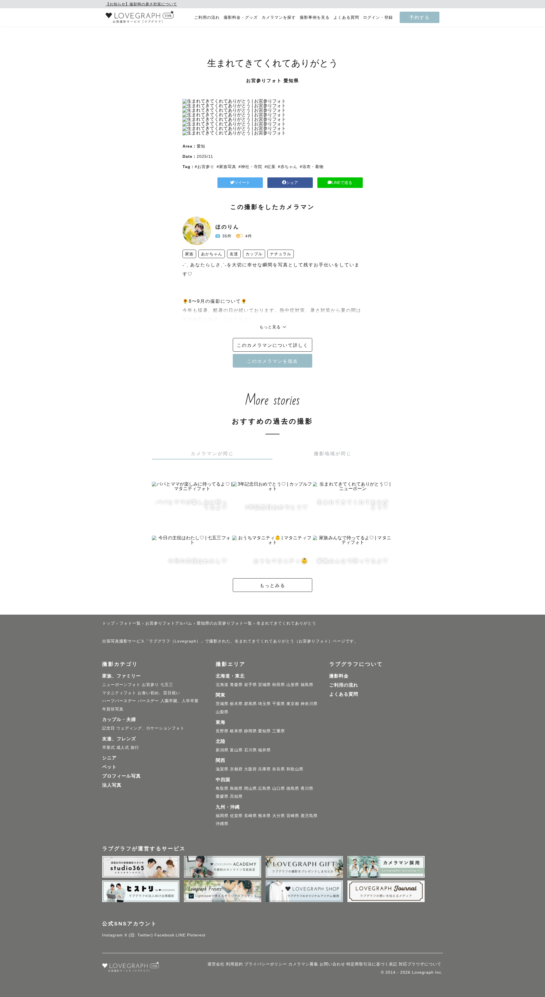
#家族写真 (226, 166)
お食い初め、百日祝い (159, 693)
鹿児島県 (309, 815)
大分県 (278, 815)
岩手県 (250, 684)
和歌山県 (294, 769)
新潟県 (222, 750)
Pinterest (196, 935)
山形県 (292, 684)
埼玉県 (264, 703)
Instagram (112, 935)
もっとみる (272, 585)
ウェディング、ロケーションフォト (150, 728)
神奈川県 (309, 703)
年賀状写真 (112, 709)
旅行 (135, 747)
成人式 (122, 747)
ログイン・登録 (378, 17)
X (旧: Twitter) (138, 935)
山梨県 (222, 712)
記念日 (108, 728)
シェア (292, 182)
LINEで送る (342, 182)
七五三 (166, 684)
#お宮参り (204, 166)
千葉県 (278, 703)
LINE (181, 935)
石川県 (250, 750)
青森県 (236, 684)
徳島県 (292, 788)
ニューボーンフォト (121, 684)
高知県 (236, 796)
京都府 (236, 769)
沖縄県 (222, 823)
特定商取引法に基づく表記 (371, 964)
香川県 (307, 788)
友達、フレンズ (119, 738)
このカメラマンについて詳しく (272, 345)
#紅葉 (270, 166)
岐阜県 (236, 731)
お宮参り (150, 684)
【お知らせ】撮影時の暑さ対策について (141, 4)
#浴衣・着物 (312, 166)
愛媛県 (222, 796)
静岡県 (250, 731)
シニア (109, 757)
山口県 (278, 788)
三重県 (278, 731)
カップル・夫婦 (119, 719)
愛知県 (264, 731)
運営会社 (216, 964)
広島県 (264, 788)
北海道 (222, 684)
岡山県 (250, 788)
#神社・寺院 (250, 166)
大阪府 (250, 769)
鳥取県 (222, 788)
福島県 (307, 684)
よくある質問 (346, 17)
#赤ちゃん (287, 166)
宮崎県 (292, 815)
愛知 (201, 146)
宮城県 (264, 684)
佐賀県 (236, 815)
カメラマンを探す (279, 17)
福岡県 (222, 815)
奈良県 (278, 769)
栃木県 (236, 703)
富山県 (236, 750)
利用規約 (234, 964)
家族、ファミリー (121, 675)
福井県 (264, 750)
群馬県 (250, 703)
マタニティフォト (119, 693)
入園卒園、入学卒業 (179, 700)
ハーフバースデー (119, 700)
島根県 (236, 788)
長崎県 (250, 815)
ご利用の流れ (207, 17)
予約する (419, 17)
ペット (109, 766)
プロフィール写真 (121, 776)
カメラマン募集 (303, 964)
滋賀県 (222, 769)
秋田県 (278, 684)
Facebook (164, 935)
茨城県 (222, 703)
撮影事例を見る (315, 17)
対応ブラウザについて (420, 964)
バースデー (148, 700)
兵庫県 (264, 769)
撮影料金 (339, 675)
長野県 (222, 731)
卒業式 (108, 747)
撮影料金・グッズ (241, 17)
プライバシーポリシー (265, 964)
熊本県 (264, 815)
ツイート (242, 182)
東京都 (292, 703)
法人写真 (111, 785)
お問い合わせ (332, 964)
